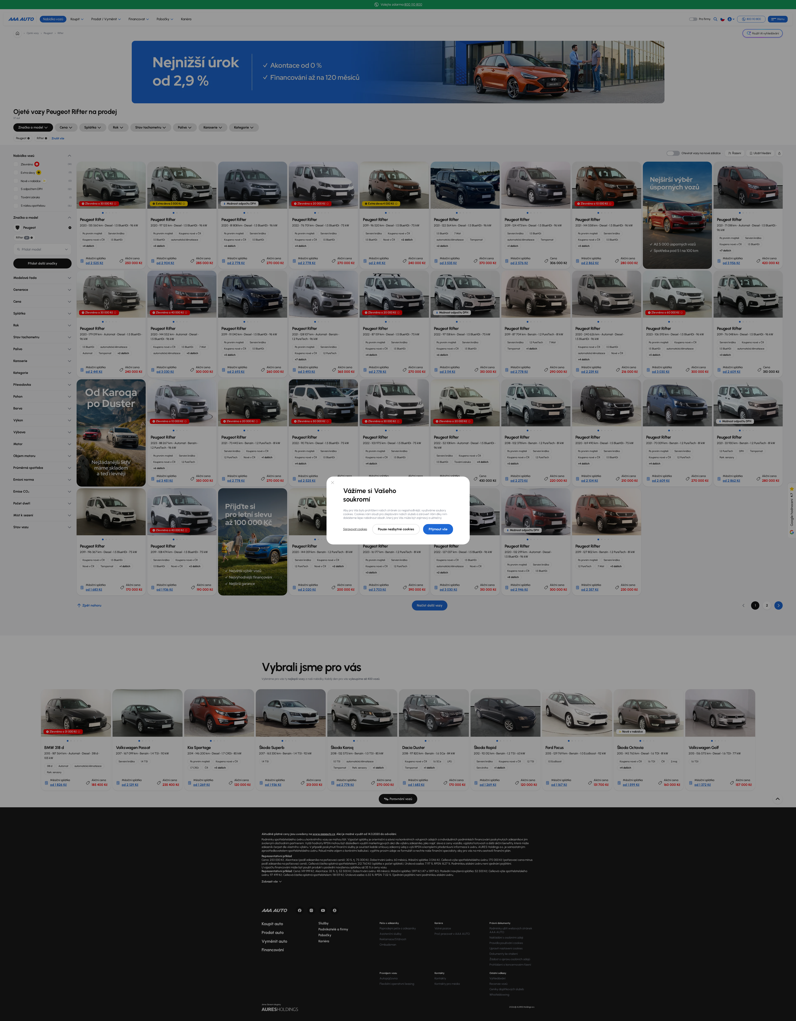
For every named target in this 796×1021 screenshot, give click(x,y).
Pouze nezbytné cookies (396, 529)
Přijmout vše (438, 529)
